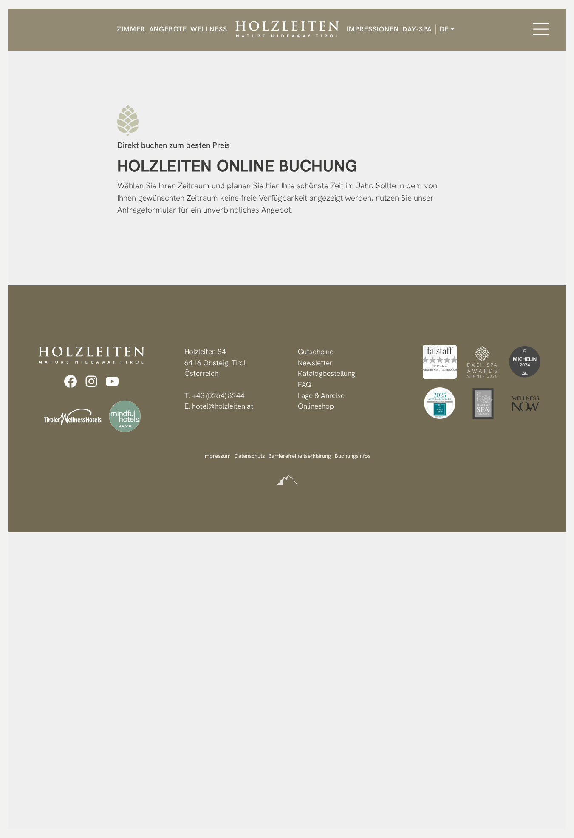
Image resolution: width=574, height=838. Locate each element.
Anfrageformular (146, 210)
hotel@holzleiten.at (222, 406)
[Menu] (541, 29)
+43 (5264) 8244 (218, 395)
